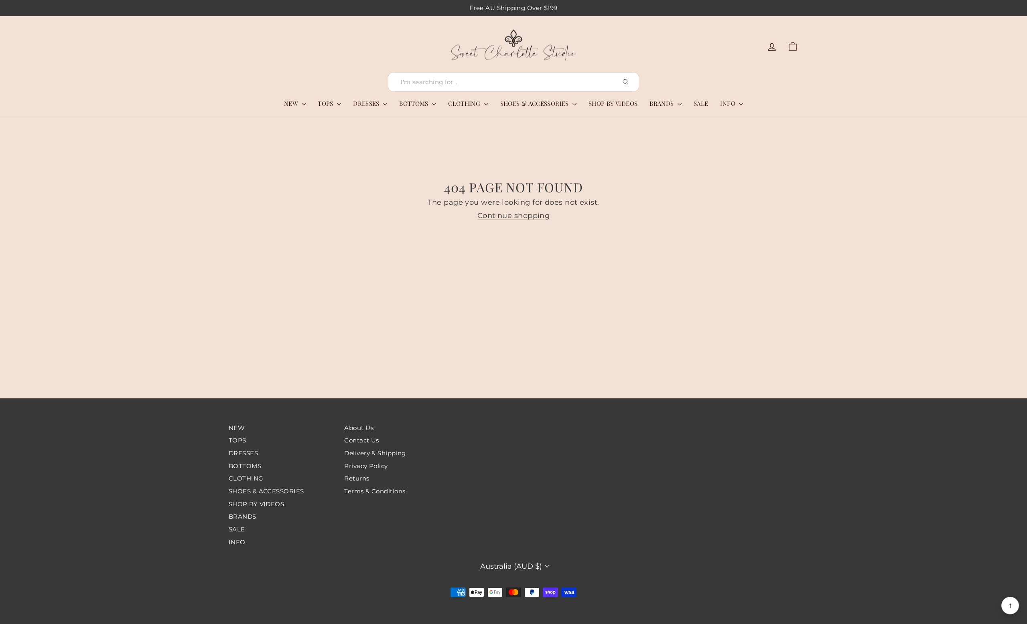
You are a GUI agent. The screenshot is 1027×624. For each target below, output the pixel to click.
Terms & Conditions (374, 491)
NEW (292, 103)
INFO (728, 103)
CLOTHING (465, 103)
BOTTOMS (414, 103)
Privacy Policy (366, 466)
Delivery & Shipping (375, 453)
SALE (701, 103)
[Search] (625, 81)
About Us (358, 428)
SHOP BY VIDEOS (613, 103)
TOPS (326, 103)
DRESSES (367, 103)
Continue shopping (513, 215)
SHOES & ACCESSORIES (535, 103)
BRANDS (662, 103)
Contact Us (361, 440)
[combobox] (513, 82)
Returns (356, 478)
